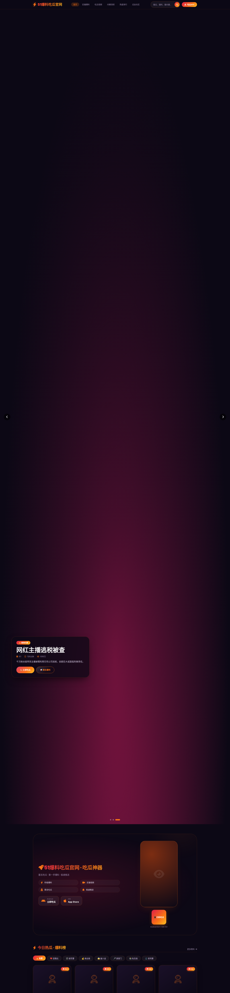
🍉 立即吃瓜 (25, 670)
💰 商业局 (86, 958)
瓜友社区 (136, 4)
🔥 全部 (39, 958)
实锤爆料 (86, 4)
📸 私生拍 (133, 958)
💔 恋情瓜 (54, 958)
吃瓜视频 (98, 4)
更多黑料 (191, 949)
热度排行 (123, 4)
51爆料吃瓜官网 (50, 4)
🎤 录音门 (117, 958)
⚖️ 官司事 (149, 958)
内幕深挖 (111, 4)
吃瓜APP (190, 4)
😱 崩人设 (102, 958)
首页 (75, 4)
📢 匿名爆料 (45, 670)
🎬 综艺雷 (70, 958)
